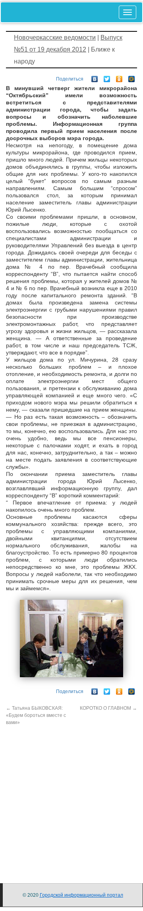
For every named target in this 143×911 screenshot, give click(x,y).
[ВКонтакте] (95, 77)
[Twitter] (107, 77)
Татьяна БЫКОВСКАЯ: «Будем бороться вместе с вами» (36, 715)
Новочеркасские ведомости (55, 37)
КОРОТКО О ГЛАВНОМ (108, 708)
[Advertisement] (71, 797)
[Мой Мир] (132, 77)
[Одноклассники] (119, 77)
